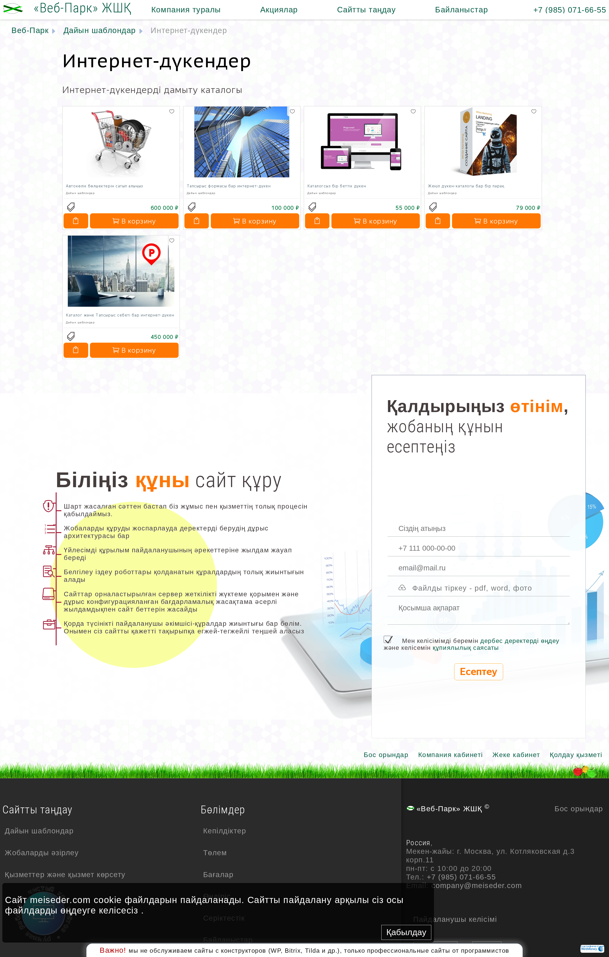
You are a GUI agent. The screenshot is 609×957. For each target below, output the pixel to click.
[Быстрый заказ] (76, 220)
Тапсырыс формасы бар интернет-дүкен (229, 186)
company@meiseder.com (476, 885)
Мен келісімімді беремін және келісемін (471, 644)
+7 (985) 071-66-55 (569, 9)
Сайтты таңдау (366, 9)
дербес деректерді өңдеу (519, 640)
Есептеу (478, 671)
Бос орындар (386, 754)
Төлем (215, 853)
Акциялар (279, 9)
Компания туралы (186, 9)
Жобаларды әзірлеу (42, 853)
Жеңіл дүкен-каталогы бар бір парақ (466, 186)
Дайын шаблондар (39, 831)
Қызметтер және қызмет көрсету (65, 874)
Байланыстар (461, 9)
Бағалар (218, 874)
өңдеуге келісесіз (99, 910)
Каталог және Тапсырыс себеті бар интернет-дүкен (120, 315)
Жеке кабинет (516, 754)
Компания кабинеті (450, 754)
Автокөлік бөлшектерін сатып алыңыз (104, 186)
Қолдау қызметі (576, 754)
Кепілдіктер (224, 831)
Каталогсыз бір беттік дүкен (336, 186)
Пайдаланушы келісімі (455, 919)
